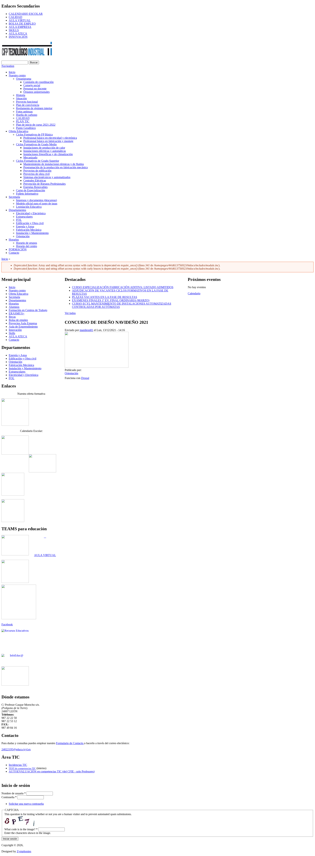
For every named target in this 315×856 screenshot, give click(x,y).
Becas (12, 316)
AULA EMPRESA (20, 26)
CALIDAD (15, 17)
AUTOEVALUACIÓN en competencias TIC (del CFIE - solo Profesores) (52, 771)
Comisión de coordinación (38, 82)
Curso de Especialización (30, 190)
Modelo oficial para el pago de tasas (36, 203)
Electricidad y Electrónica (31, 213)
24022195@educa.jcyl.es (16, 749)
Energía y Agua (25, 226)
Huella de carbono (26, 114)
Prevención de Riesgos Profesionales (44, 183)
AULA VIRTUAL (20, 20)
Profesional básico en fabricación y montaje (48, 141)
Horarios (14, 239)
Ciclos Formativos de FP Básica (34, 134)
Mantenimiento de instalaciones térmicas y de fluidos (53, 164)
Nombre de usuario (13, 793)
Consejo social (31, 85)
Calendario (194, 293)
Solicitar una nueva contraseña (26, 803)
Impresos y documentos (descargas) (36, 200)
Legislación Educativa (29, 206)
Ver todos (70, 313)
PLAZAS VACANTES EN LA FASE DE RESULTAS (104, 297)
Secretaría (14, 196)
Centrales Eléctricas (34, 180)
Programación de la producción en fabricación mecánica (55, 167)
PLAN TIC (22, 121)
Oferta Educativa (18, 131)
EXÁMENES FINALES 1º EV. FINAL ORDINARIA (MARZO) (110, 300)
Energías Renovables (35, 187)
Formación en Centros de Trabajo (28, 310)
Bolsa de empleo (18, 320)
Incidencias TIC (18, 764)
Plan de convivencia (27, 105)
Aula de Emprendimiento (23, 326)
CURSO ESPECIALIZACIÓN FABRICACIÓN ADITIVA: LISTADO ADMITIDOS (122, 287)
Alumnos (14, 306)
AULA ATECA (18, 33)
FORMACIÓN (18, 249)
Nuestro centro (17, 75)
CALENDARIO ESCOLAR (26, 13)
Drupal (85, 378)
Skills (12, 333)
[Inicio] (27, 55)
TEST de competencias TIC (22, 768)
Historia (20, 95)
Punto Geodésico (26, 128)
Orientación (23, 236)
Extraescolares (24, 216)
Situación (21, 98)
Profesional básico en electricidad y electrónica (50, 137)
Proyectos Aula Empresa (23, 323)
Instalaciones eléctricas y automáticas (44, 150)
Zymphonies (24, 851)
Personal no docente (34, 88)
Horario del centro (26, 246)
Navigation (7, 65)
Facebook (7, 624)
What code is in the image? (21, 829)
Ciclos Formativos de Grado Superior (37, 160)
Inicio (12, 72)
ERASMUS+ (16, 313)
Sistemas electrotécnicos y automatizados (46, 177)
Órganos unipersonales (36, 91)
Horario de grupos (26, 242)
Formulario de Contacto (70, 743)
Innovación (15, 329)
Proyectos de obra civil (36, 173)
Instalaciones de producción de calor (44, 147)
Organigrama (23, 78)
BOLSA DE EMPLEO (22, 23)
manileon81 (86, 330)
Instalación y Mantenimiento (32, 233)
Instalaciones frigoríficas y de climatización (48, 154)
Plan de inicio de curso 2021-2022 (35, 124)
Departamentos (17, 210)
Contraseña (9, 797)
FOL (19, 219)
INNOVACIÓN (18, 36)
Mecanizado (30, 157)
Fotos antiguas (24, 111)
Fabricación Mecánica (28, 229)
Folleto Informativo (27, 193)
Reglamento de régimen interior (34, 108)
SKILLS (14, 30)
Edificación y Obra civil (30, 223)
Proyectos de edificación (37, 170)
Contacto (14, 252)
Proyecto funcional (27, 101)
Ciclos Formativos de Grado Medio (36, 144)
